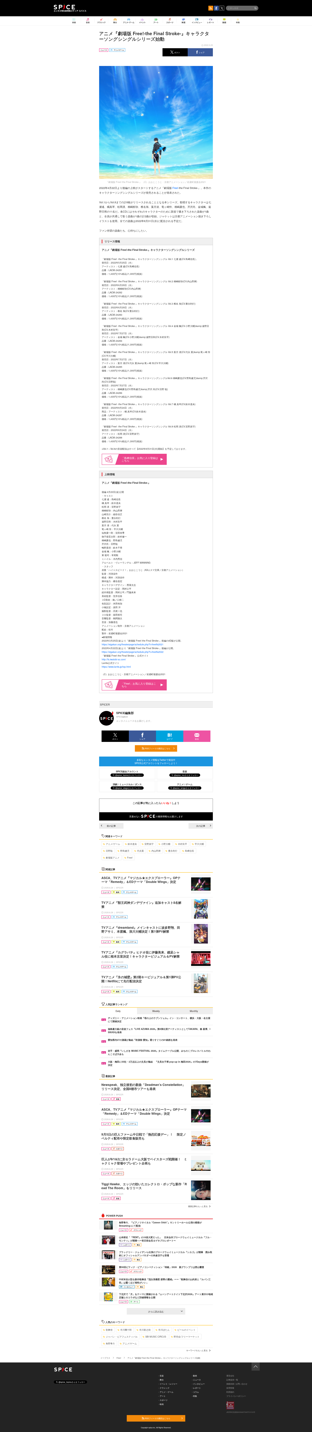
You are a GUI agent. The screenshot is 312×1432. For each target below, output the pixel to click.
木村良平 (182, 843)
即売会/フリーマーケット (186, 1336)
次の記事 (200, 825)
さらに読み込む (156, 1311)
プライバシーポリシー (236, 1396)
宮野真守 (149, 843)
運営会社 (230, 1375)
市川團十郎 (126, 1329)
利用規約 (230, 1391)
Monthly (194, 1011)
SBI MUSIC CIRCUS (155, 1336)
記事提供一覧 (232, 1379)
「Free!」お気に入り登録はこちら (139, 685)
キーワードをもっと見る (197, 1350)
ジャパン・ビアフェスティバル (122, 1336)
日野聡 (109, 850)
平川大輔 (199, 843)
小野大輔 (165, 843)
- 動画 (194, 1375)
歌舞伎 (109, 1329)
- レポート (196, 1387)
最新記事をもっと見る (198, 1206)
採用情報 (230, 1387)
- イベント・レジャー (168, 1383)
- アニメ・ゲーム (166, 1391)
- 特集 (194, 1396)
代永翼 (140, 850)
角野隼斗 (110, 1343)
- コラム (195, 1391)
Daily (118, 1011)
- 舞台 (161, 1379)
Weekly (156, 1011)
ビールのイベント (186, 1329)
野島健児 (124, 850)
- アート (162, 1396)
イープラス (105, 1357)
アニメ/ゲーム (113, 843)
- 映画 (161, 1404)
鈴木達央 (132, 843)
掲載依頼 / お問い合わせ (236, 1383)
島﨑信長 (189, 850)
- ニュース (196, 1379)
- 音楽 (161, 1375)
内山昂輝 (156, 850)
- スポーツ (163, 1400)
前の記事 (111, 825)
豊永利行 (172, 850)
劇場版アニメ (112, 857)
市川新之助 (145, 1329)
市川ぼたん (164, 1329)
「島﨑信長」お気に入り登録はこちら (140, 459)
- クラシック (164, 1387)
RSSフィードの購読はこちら (157, 748)
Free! (175, 188)
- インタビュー (198, 1383)
